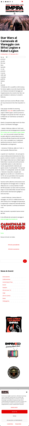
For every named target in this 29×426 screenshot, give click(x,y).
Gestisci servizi (14, 407)
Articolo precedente (13, 245)
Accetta (14, 411)
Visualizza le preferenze (14, 420)
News (4, 298)
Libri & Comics (6, 295)
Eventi (4, 285)
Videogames (6, 301)
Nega (14, 416)
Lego (4, 293)
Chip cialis (10, 110)
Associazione (6, 276)
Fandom (5, 287)
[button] (26, 392)
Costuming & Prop (8, 282)
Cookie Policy (10, 424)
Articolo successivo (13, 249)
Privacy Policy (18, 424)
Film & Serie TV (7, 290)
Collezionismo (6, 279)
